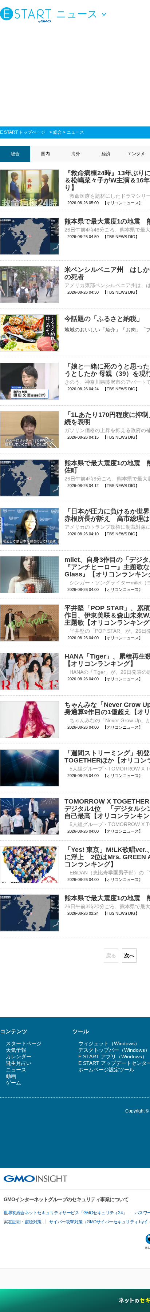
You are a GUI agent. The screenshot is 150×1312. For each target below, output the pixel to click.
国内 (45, 153)
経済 (106, 153)
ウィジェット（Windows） (109, 1043)
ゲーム (13, 1083)
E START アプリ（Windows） (112, 1056)
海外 (75, 153)
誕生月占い (18, 1063)
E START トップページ (22, 132)
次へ (129, 955)
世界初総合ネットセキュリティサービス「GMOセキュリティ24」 (65, 1212)
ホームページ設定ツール (106, 1069)
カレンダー (18, 1056)
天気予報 (16, 1050)
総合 (57, 132)
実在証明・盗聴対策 (23, 1221)
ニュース (75, 132)
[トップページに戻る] (27, 14)
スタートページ (24, 1043)
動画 (11, 1076)
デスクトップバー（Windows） (114, 1050)
